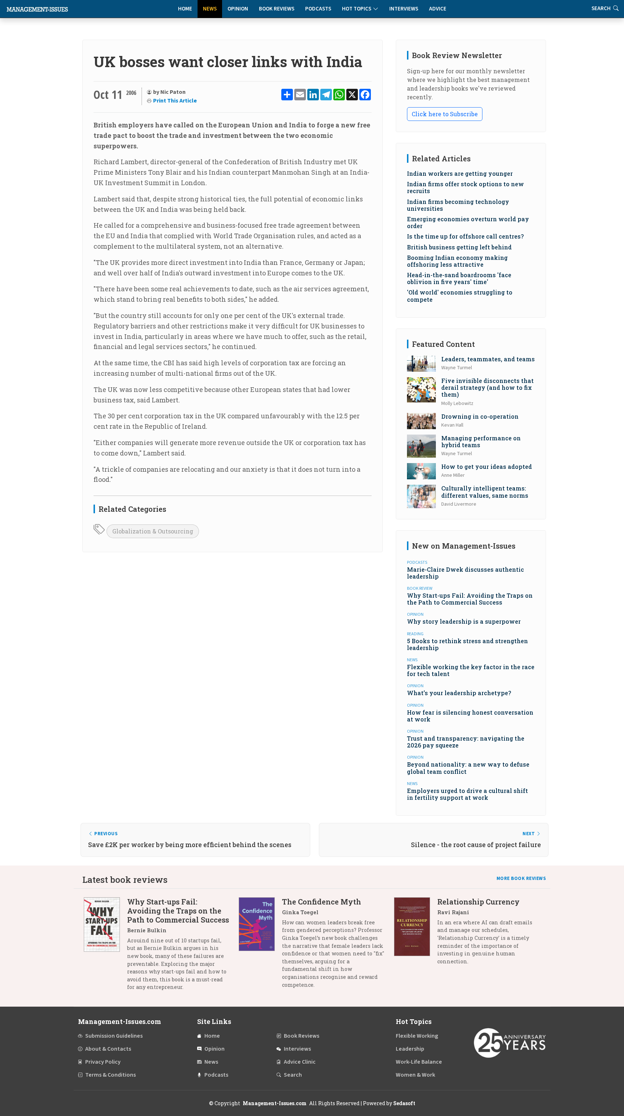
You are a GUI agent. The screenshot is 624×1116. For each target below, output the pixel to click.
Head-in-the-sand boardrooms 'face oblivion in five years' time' (459, 278)
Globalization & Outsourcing (152, 531)
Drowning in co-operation (480, 416)
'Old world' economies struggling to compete (459, 295)
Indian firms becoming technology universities (458, 205)
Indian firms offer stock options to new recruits (465, 187)
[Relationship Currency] (415, 934)
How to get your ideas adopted (486, 466)
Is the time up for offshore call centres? (465, 236)
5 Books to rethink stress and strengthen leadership (467, 644)
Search (293, 1075)
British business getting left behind (459, 247)
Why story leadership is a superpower (464, 621)
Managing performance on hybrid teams (481, 441)
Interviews (403, 9)
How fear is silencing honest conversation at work (470, 716)
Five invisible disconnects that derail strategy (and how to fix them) (487, 387)
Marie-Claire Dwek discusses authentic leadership (465, 573)
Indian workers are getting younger (460, 173)
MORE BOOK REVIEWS (521, 878)
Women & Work (415, 1075)
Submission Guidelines (114, 1036)
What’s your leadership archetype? (459, 693)
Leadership (410, 1049)
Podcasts (318, 9)
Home (185, 9)
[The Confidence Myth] (260, 945)
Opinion (238, 9)
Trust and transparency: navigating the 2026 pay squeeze (465, 741)
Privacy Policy (103, 1062)
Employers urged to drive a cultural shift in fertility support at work (467, 794)
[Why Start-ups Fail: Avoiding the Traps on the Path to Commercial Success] (105, 947)
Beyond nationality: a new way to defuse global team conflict (468, 767)
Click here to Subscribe (445, 114)
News (210, 9)
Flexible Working (417, 1036)
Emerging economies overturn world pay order (468, 222)
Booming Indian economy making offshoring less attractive (457, 261)
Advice (437, 9)
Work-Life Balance (419, 1062)
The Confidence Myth (321, 901)
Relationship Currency (478, 901)
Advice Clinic (300, 1062)
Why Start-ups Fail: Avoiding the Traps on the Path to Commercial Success (470, 599)
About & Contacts (108, 1049)
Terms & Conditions (110, 1075)
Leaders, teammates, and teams (488, 359)
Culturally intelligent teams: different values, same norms (484, 491)
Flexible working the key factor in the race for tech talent (470, 670)
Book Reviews (276, 9)
